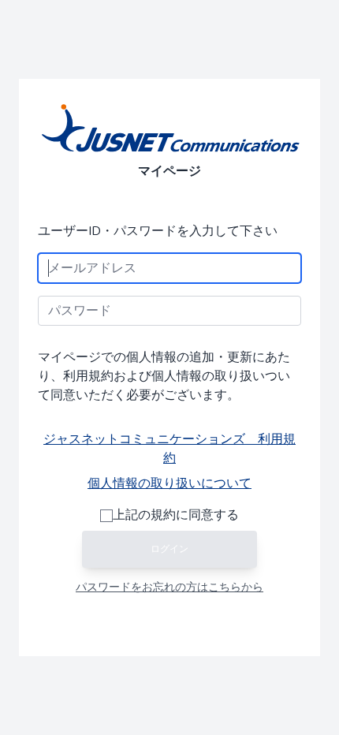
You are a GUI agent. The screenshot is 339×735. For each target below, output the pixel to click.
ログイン (169, 549)
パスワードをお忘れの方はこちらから (169, 587)
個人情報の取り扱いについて (169, 483)
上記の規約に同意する (176, 515)
